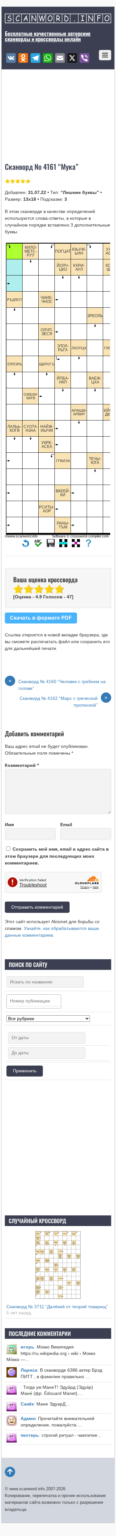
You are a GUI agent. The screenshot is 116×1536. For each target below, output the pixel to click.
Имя (9, 824)
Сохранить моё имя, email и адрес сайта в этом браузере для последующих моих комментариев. (57, 855)
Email (66, 824)
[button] (25, 544)
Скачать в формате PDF (41, 618)
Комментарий (22, 765)
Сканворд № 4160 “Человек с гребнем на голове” (57, 684)
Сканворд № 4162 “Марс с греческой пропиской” (64, 701)
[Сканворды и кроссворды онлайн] (58, 19)
